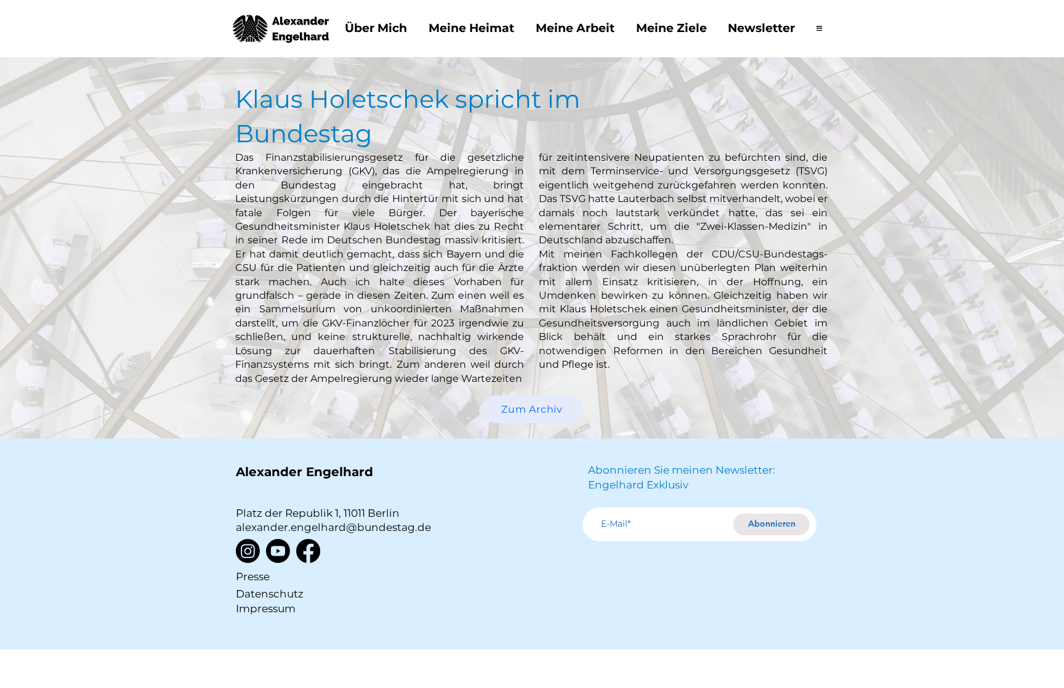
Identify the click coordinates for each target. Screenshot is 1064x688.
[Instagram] (248, 551)
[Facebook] (308, 551)
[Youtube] (278, 551)
